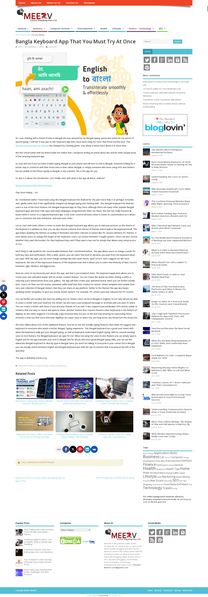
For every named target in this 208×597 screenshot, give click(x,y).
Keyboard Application (58, 366)
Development (149, 461)
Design (186, 457)
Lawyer (182, 473)
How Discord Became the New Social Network (170, 329)
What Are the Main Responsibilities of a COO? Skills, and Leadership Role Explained (171, 343)
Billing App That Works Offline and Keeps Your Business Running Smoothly (34, 435)
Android (146, 453)
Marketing (168, 477)
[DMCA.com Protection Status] (70, 544)
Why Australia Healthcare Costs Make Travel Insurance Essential (171, 190)
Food (159, 464)
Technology (152, 487)
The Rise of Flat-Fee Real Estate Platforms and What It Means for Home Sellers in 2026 (168, 289)
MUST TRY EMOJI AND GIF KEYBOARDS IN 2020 (114, 478)
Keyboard (32, 366)
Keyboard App (43, 366)
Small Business (157, 485)
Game (165, 465)
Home (22, 2)
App (151, 453)
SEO (161, 28)
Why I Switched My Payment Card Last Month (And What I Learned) (171, 226)
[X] (73, 449)
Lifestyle (116, 28)
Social (147, 51)
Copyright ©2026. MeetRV (26, 590)
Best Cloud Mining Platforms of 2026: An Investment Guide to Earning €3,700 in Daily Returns (171, 164)
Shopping (147, 484)
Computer (176, 457)
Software (182, 484)
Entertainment (85, 28)
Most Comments (151, 75)
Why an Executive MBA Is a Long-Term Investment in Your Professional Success (171, 397)
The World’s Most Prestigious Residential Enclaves (166, 151)
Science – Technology (140, 28)
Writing (174, 488)
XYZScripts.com (115, 595)
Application (52, 47)
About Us (36, 2)
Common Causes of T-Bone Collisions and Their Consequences (171, 383)
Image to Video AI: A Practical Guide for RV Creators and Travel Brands (170, 302)
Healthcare (160, 469)
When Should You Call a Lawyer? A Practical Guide (169, 263)
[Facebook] (65, 449)
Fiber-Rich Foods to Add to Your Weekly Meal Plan (168, 275)
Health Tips (173, 469)
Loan (159, 476)
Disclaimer (89, 2)
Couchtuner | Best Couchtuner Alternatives (162, 99)
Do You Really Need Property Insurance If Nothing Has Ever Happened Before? (171, 239)
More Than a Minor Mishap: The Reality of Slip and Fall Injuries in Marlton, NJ (171, 423)
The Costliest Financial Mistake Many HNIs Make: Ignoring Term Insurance (170, 202)
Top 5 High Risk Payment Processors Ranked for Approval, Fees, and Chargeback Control (170, 316)
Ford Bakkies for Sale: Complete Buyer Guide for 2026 (171, 356)
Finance (149, 464)
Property (146, 481)
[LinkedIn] (87, 449)
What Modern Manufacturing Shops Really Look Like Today (170, 435)
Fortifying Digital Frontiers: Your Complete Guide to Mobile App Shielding (114, 402)
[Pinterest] (80, 449)
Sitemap (177, 590)
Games (171, 465)
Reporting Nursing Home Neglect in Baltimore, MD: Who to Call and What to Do (170, 370)
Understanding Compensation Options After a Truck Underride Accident (171, 410)
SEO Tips (183, 480)
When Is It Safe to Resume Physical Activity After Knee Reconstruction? (170, 251)
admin (20, 47)
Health (103, 28)
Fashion (186, 461)
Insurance (159, 472)
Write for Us (53, 2)
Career (167, 458)
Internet (169, 473)
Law (175, 473)
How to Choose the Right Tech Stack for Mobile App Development (74, 402)
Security (168, 480)
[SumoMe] (94, 449)
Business (38, 28)
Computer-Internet (60, 28)
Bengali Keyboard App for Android (32, 145)
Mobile (179, 477)
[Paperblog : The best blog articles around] (89, 544)
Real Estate (156, 480)
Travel (166, 488)
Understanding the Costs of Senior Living (169, 178)
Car (162, 457)
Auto (173, 453)
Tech (190, 484)
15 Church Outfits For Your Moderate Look (162, 88)
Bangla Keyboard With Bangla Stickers (34, 185)
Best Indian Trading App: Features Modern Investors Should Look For (34, 402)
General (22, 28)
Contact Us (72, 2)
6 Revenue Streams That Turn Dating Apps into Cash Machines (114, 435)
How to (148, 473)
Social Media (169, 484)
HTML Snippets (92, 595)
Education (160, 460)
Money (186, 476)
